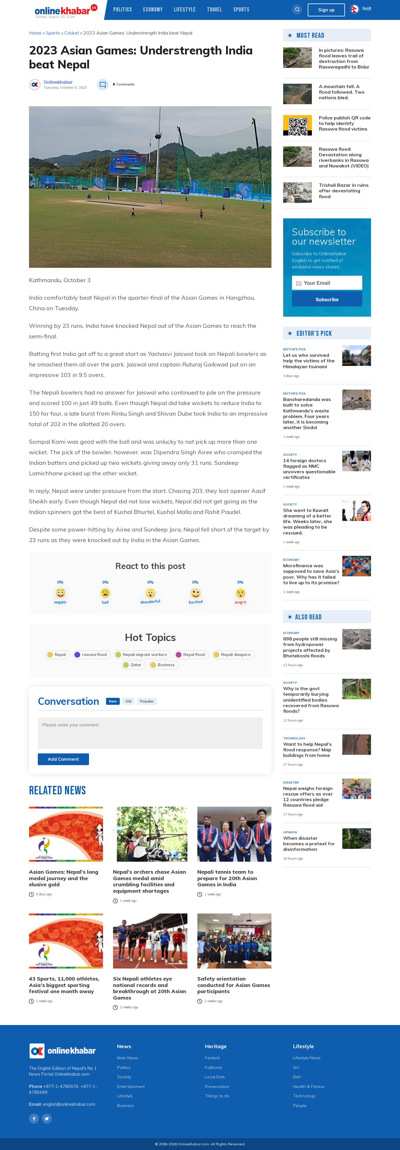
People (300, 1105)
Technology (304, 1095)
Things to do (217, 1095)
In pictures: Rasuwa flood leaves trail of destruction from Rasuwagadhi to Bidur (344, 58)
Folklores (213, 1067)
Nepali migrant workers (145, 654)
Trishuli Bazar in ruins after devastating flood (344, 190)
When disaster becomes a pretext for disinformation (309, 843)
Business (166, 664)
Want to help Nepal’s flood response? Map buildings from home (307, 749)
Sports (241, 9)
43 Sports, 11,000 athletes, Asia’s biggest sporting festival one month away (64, 985)
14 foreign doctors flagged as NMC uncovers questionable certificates (309, 469)
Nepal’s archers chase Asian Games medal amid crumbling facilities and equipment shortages (149, 881)
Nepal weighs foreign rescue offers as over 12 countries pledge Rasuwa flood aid (308, 797)
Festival (212, 1057)
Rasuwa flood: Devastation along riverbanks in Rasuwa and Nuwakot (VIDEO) (344, 157)
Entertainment (131, 1086)
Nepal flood (194, 654)
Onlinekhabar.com (72, 1074)
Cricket (71, 33)
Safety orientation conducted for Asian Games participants (233, 985)
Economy (153, 9)
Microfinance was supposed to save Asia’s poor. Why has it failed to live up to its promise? (311, 574)
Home (35, 33)
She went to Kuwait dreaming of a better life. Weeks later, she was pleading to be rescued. (307, 522)
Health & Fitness (308, 1086)
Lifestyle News (307, 1057)
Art (296, 1067)
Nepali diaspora (235, 654)
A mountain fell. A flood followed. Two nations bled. (342, 92)
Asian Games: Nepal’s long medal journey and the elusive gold (63, 878)
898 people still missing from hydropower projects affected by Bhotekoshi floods (310, 647)
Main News (127, 1057)
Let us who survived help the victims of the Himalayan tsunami (309, 360)
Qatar (136, 664)
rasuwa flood (94, 654)
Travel (214, 9)
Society (124, 1076)
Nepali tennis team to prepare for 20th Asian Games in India (227, 878)
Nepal (60, 654)
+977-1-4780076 (60, 1086)
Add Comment (63, 759)
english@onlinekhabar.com (69, 1104)
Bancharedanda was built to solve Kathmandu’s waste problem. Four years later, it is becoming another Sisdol (307, 413)
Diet (297, 1076)
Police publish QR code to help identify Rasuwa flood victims (345, 123)
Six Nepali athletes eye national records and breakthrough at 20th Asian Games (149, 988)
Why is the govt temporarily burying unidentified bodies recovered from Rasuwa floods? (311, 700)
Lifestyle (185, 9)
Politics (122, 9)
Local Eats (215, 1076)
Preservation (217, 1086)
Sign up (326, 10)
